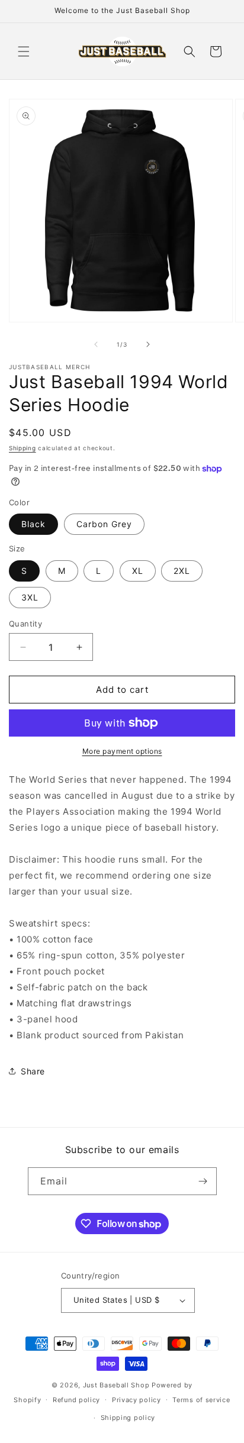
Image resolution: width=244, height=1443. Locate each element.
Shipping (22, 447)
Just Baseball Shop (116, 1385)
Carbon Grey (104, 524)
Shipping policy (128, 1417)
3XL (29, 597)
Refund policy (76, 1400)
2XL (182, 571)
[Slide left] (96, 344)
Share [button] (33, 1071)
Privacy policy (136, 1400)
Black (33, 524)
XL (137, 571)
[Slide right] (148, 344)
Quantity (25, 623)
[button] (24, 51)
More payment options (122, 751)
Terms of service (201, 1400)
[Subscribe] (203, 1181)
